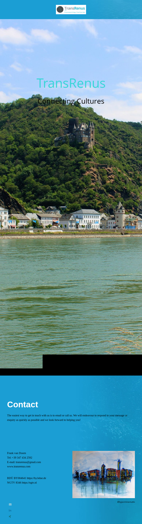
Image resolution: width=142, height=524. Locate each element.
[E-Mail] (10, 504)
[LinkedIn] (10, 510)
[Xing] (10, 516)
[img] (71, 197)
